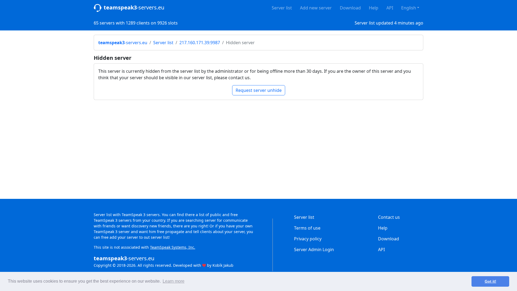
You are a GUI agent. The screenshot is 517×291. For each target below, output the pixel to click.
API (389, 8)
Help (373, 8)
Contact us (389, 217)
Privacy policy (308, 239)
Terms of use (307, 228)
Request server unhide (259, 90)
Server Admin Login (314, 249)
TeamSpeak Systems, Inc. (172, 247)
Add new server (316, 8)
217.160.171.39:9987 (199, 43)
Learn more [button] (173, 281)
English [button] (408, 8)
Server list (282, 8)
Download (350, 8)
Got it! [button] (490, 281)
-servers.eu (134, 7)
